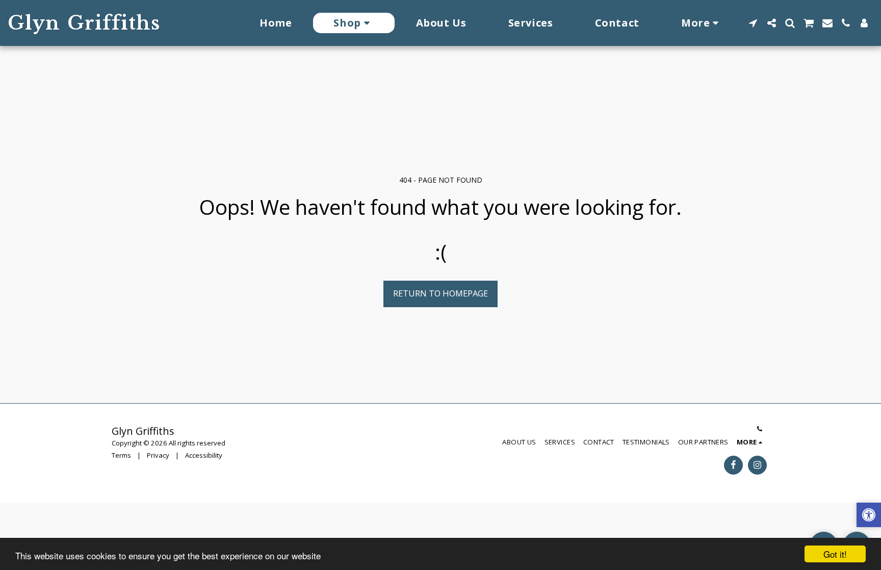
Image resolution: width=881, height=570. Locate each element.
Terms (121, 455)
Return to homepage (440, 293)
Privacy (158, 455)
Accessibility (203, 455)
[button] (753, 23)
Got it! (835, 554)
